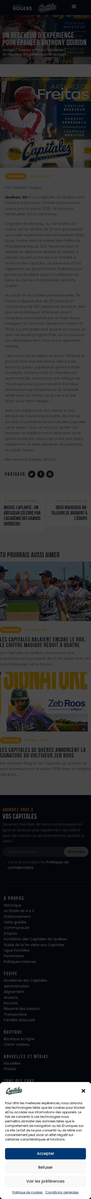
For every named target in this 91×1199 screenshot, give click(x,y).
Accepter (45, 1153)
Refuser (45, 1167)
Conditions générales (62, 1192)
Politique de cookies (27, 1192)
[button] (83, 1090)
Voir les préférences (45, 1181)
